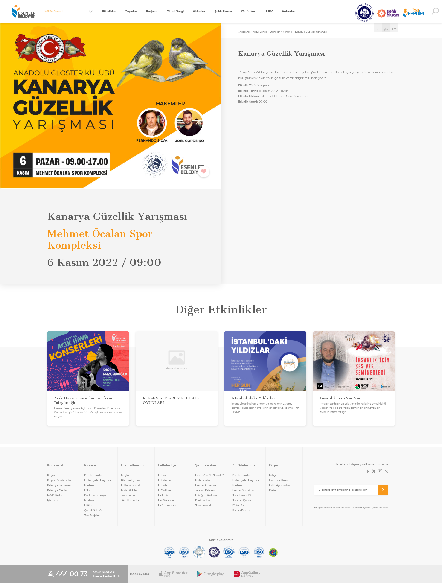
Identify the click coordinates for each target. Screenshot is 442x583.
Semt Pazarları (204, 505)
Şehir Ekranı (223, 11)
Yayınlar (131, 11)
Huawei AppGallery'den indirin (247, 574)
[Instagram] (380, 471)
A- (378, 29)
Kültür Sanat (364, 12)
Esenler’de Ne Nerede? (209, 475)
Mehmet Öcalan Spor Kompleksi (284, 96)
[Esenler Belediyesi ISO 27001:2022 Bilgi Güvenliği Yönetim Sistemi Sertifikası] (199, 552)
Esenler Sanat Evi (243, 490)
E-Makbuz (164, 490)
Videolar (199, 11)
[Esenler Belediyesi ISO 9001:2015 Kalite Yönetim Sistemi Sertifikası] (169, 552)
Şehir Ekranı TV (388, 13)
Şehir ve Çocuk (241, 500)
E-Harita (163, 495)
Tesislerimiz (128, 495)
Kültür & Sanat (130, 485)
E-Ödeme (164, 480)
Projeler (151, 11)
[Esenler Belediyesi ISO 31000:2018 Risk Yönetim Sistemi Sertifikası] (229, 552)
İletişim (273, 475)
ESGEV (88, 505)
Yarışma (287, 31)
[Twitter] (374, 471)
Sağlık (125, 475)
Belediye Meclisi (57, 490)
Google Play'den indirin (210, 574)
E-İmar (162, 475)
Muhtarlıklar (203, 480)
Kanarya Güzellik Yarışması (311, 31)
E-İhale (162, 485)
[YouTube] (386, 471)
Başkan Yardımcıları (60, 480)
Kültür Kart (248, 11)
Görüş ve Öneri (278, 480)
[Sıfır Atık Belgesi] (273, 552)
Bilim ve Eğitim (130, 480)
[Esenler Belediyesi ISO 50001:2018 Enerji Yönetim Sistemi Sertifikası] (259, 552)
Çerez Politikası (380, 507)
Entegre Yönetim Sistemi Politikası (332, 507)
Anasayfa (244, 31)
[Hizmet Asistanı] (435, 11)
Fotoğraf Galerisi (206, 495)
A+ (386, 29)
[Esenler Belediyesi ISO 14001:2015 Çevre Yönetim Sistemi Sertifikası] (184, 552)
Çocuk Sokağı (93, 510)
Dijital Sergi (175, 11)
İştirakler (52, 500)
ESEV (269, 11)
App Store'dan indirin (173, 574)
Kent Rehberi (203, 500)
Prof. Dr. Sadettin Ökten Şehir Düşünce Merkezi (97, 480)
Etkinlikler (109, 11)
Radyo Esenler (414, 13)
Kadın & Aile (129, 490)
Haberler (288, 11)
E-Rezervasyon (167, 505)
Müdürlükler (54, 495)
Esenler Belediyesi (23, 11)
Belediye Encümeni (59, 485)
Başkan (51, 475)
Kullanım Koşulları (361, 507)
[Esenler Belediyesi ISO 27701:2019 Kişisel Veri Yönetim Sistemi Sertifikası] (214, 552)
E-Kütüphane (166, 500)
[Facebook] (368, 471)
